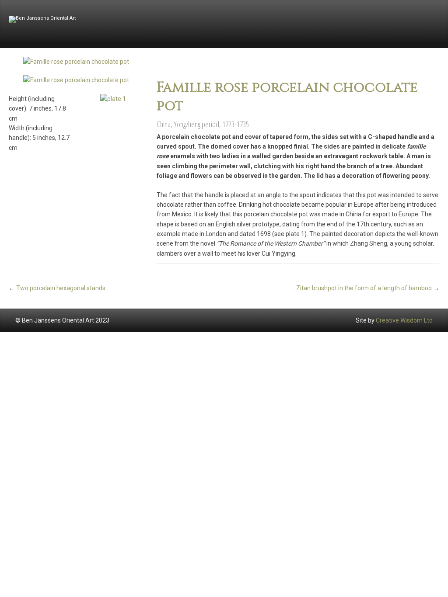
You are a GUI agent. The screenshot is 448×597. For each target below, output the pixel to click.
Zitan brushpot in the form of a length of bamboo (364, 288)
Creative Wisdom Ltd (404, 320)
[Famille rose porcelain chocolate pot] (76, 61)
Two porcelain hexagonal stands (60, 288)
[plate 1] (113, 99)
